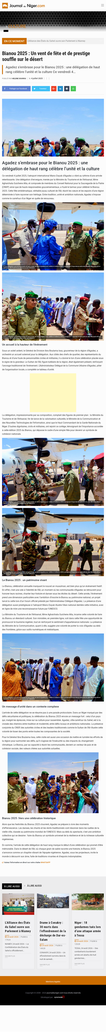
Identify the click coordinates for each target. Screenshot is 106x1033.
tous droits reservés (72, 993)
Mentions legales (53, 981)
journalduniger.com (55, 993)
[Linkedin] (60, 88)
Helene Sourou (19, 78)
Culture (17, 26)
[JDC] (23, 5)
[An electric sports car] (18, 904)
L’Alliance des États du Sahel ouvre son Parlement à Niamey (56, 41)
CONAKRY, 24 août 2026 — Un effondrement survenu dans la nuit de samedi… (52, 955)
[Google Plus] (53, 88)
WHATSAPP (45, 862)
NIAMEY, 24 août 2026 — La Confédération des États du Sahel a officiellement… (17, 947)
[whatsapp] (73, 88)
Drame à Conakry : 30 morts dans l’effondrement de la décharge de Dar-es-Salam (53, 931)
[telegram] (66, 88)
